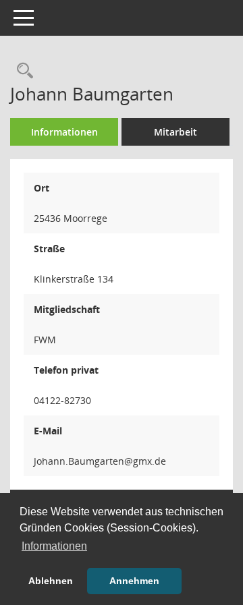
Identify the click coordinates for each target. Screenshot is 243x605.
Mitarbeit (175, 131)
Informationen (64, 131)
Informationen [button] (54, 546)
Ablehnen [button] (50, 580)
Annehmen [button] (134, 580)
